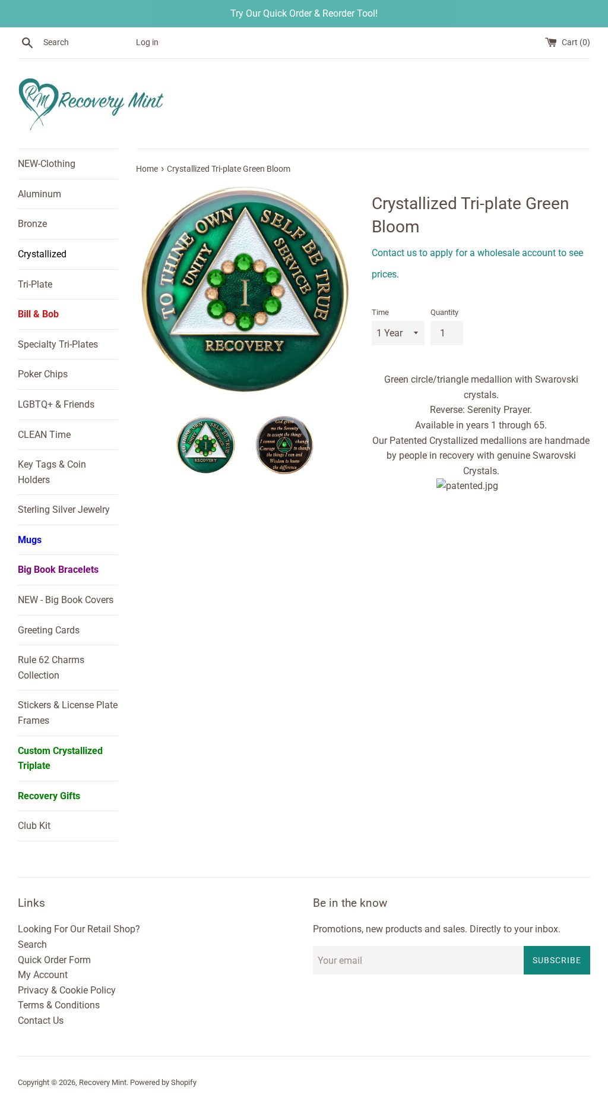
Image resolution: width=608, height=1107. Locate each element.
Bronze (32, 223)
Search (32, 944)
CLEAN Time (44, 434)
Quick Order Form (54, 960)
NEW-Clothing (46, 163)
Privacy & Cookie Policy (67, 990)
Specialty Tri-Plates (58, 344)
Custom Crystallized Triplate (60, 758)
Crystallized (42, 254)
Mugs (30, 539)
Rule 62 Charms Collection (51, 667)
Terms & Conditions (59, 1005)
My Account (43, 974)
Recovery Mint (102, 1082)
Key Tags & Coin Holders (52, 472)
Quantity (444, 312)
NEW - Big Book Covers (65, 599)
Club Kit (34, 825)
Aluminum (39, 194)
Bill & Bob (38, 314)
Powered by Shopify (163, 1082)
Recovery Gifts (49, 796)
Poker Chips (43, 374)
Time (380, 312)
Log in (147, 42)
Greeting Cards (49, 630)
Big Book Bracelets (58, 569)
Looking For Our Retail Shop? (79, 929)
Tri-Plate (35, 284)
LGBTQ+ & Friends (56, 404)
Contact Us (41, 1020)
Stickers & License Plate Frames (68, 712)
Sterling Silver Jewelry (64, 509)
